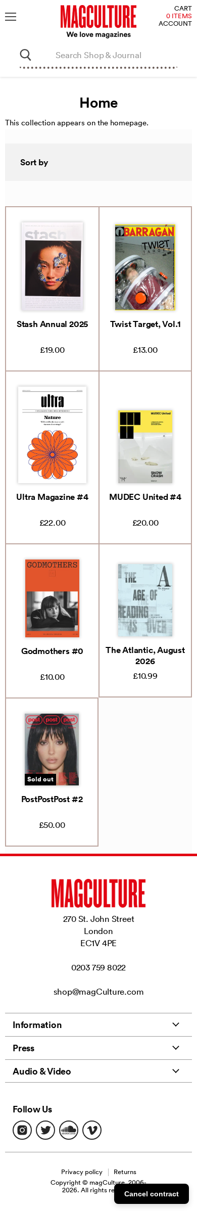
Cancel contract (151, 1194)
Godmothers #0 (52, 651)
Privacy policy (82, 1172)
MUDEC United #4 (145, 496)
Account (175, 24)
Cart (183, 9)
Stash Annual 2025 (52, 324)
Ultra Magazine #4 (52, 496)
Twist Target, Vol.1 (145, 324)
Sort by (34, 162)
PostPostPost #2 (52, 799)
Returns (125, 1172)
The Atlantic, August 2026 (145, 655)
